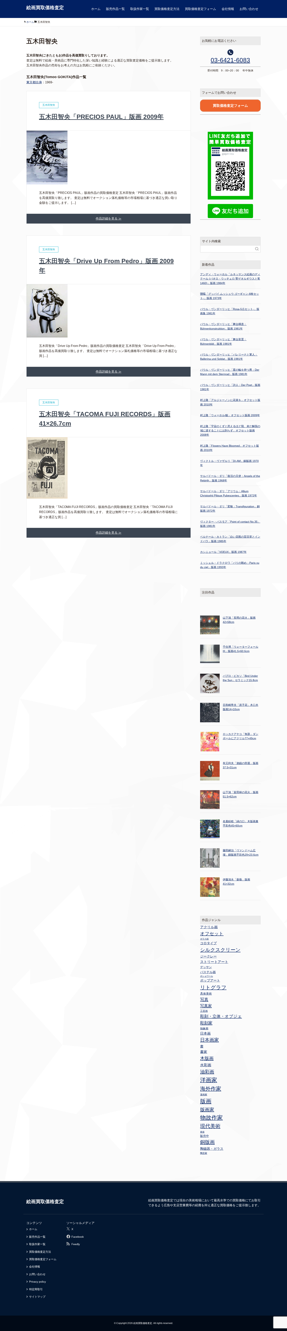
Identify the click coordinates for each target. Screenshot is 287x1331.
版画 (205, 1101)
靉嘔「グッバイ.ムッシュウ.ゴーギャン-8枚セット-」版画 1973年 (229, 296)
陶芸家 (203, 1153)
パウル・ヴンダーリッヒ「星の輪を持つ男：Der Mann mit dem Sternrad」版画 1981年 (229, 372)
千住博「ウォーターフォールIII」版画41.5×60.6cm (240, 649)
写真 (204, 999)
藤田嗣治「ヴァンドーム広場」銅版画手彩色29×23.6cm (240, 852)
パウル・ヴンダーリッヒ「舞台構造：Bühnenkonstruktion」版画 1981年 (223, 326)
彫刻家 (206, 1023)
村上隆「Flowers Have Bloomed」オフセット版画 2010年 (229, 448)
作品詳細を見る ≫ (108, 218)
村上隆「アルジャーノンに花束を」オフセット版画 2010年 (230, 402)
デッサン (206, 967)
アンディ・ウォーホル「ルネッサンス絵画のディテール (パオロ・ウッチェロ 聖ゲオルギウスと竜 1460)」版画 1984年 (230, 279)
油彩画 (207, 1071)
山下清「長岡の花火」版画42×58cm (239, 620)
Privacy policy (37, 1281)
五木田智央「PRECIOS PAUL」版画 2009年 (101, 116)
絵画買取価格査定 (45, 7)
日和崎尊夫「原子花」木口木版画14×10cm (240, 707)
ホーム (96, 9)
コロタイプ (208, 943)
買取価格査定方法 (166, 9)
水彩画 (205, 1065)
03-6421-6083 (230, 60)
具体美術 (206, 993)
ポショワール (206, 976)
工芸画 (204, 1011)
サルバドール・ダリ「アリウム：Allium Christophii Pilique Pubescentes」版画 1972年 (228, 493)
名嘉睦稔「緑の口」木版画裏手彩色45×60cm (240, 823)
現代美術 (210, 1126)
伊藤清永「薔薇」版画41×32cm (236, 881)
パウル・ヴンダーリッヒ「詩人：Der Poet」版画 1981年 (230, 387)
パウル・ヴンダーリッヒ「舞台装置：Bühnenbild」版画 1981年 (223, 341)
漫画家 (203, 1094)
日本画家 (209, 1039)
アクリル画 (209, 927)
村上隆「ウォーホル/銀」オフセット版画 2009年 (230, 415)
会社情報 (228, 9)
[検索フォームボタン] (257, 249)
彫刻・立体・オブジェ (221, 1016)
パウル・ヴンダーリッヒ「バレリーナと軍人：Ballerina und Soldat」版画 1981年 (229, 356)
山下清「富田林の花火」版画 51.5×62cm (240, 794)
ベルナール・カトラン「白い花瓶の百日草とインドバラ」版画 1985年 (230, 539)
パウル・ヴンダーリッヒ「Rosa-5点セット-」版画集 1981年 (229, 311)
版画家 (207, 1109)
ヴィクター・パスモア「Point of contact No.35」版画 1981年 (230, 523)
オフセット (212, 933)
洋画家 (208, 1080)
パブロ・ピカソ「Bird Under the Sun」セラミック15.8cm (240, 678)
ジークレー (208, 956)
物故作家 (211, 1118)
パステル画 (208, 972)
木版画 (207, 1058)
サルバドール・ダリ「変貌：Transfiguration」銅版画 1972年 (230, 508)
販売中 (204, 1136)
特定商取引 (36, 1289)
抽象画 (204, 1028)
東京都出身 (34, 82)
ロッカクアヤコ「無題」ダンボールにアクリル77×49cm (240, 736)
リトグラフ (213, 987)
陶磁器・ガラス (211, 1149)
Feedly (75, 1244)
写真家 (206, 1006)
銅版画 (207, 1142)
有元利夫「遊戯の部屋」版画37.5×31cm (240, 765)
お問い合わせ (249, 9)
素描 (202, 1132)
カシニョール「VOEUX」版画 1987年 (223, 551)
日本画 (205, 1033)
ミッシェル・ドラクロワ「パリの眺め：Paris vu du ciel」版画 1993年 (229, 565)
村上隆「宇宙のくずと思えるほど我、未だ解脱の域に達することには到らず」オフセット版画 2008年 (230, 431)
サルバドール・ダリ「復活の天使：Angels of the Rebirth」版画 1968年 (230, 478)
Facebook (77, 1236)
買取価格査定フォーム (200, 9)
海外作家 (210, 1089)
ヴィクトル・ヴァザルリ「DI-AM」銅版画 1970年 (229, 463)
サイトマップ (37, 1296)
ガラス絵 (204, 939)
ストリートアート (214, 962)
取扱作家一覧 (139, 9)
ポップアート (210, 980)
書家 (203, 1052)
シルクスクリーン (220, 949)
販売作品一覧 (115, 9)
